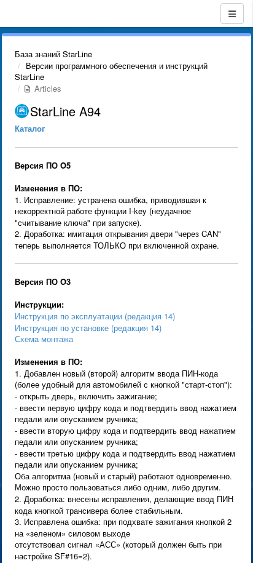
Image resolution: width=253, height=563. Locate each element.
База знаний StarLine (53, 54)
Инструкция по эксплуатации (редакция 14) (95, 316)
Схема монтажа (44, 339)
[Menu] (232, 13)
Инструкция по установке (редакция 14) (88, 327)
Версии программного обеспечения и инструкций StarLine (111, 71)
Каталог (30, 128)
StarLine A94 (65, 111)
